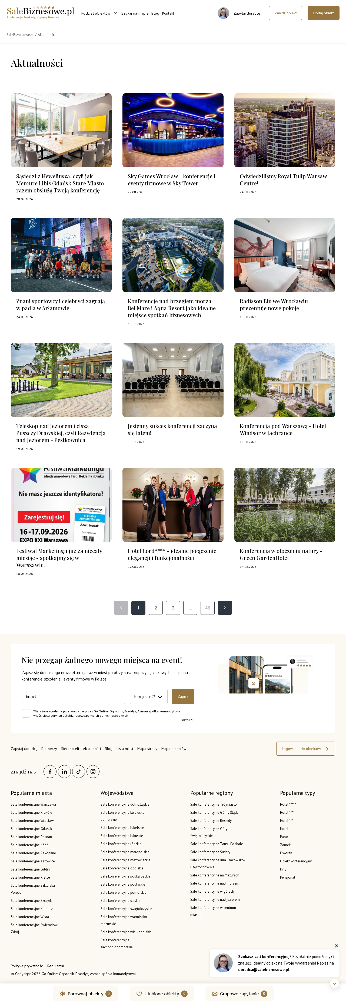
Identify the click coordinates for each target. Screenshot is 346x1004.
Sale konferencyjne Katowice (33, 861)
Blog (155, 13)
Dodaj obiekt (323, 13)
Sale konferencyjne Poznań (31, 837)
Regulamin (55, 965)
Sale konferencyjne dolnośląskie (125, 804)
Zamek (285, 845)
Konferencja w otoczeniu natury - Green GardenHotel (281, 554)
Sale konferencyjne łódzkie (121, 844)
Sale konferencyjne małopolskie (125, 852)
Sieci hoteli (70, 748)
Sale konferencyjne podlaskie (123, 884)
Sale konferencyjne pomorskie (124, 892)
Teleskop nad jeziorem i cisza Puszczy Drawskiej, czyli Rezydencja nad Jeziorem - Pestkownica (61, 432)
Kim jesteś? (144, 696)
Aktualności (92, 748)
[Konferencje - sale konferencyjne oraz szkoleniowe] (40, 17)
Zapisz (183, 696)
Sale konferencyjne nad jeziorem (215, 899)
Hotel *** (286, 820)
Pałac (284, 837)
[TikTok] (78, 771)
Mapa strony (147, 748)
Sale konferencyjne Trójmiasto (213, 804)
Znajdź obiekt (286, 13)
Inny (283, 869)
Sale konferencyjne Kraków (31, 812)
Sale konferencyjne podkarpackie (126, 876)
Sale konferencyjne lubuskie (122, 835)
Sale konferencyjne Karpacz (32, 908)
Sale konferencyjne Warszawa (33, 804)
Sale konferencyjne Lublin (30, 869)
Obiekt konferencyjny (296, 861)
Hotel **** (287, 812)
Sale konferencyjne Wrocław (32, 820)
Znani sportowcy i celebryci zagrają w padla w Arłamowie (60, 304)
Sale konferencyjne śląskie (120, 900)
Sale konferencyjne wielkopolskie (126, 932)
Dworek (286, 853)
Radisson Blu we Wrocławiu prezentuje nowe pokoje (274, 304)
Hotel (284, 828)
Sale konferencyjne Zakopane (33, 853)
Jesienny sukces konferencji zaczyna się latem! (172, 429)
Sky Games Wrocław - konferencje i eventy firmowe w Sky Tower (171, 179)
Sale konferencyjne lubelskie (122, 827)
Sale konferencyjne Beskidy (211, 820)
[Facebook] (50, 771)
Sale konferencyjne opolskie (122, 868)
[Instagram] (92, 771)
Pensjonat (287, 877)
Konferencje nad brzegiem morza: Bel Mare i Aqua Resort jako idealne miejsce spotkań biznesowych (172, 308)
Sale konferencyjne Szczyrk (31, 900)
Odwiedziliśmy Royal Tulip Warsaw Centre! (283, 179)
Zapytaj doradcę (24, 748)
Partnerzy (49, 748)
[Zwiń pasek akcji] (335, 983)
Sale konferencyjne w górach (212, 891)
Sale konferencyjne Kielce (30, 877)
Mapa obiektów (173, 748)
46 (207, 608)
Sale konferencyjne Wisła (30, 917)
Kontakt (168, 13)
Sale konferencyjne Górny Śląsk (214, 812)
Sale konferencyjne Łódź (29, 845)
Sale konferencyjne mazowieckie (125, 860)
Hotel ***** (288, 804)
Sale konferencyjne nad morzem (214, 883)
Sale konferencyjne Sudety (210, 852)
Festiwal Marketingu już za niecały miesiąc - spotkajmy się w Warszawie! (59, 557)
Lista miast (125, 748)
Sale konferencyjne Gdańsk (31, 828)
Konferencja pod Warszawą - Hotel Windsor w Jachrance (283, 429)
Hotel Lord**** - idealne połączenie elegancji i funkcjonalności (172, 554)
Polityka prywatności (27, 965)
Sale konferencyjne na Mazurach (214, 875)
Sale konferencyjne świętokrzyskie (126, 908)
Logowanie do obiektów (301, 748)
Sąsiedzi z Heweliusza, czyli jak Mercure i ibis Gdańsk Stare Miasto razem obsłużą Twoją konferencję (60, 183)
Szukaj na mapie (135, 13)
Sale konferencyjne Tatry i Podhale (216, 844)
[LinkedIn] (64, 771)
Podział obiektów (96, 13)
